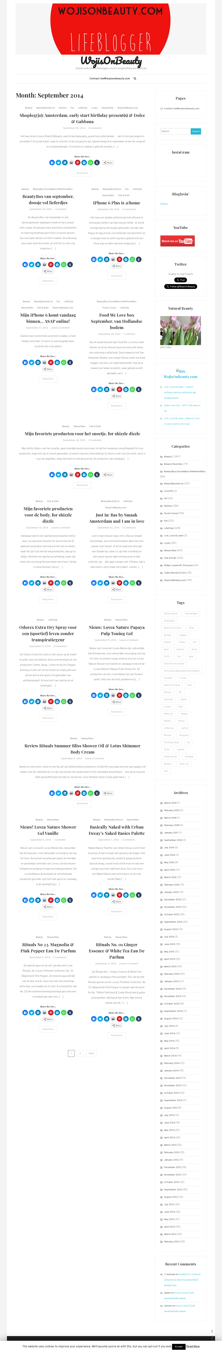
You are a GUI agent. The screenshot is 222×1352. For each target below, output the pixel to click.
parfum (185, 728)
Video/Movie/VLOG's (175, 572)
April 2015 (169, 959)
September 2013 (173, 1100)
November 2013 (172, 1085)
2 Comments (95, 440)
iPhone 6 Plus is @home (116, 202)
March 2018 (170, 817)
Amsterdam (191, 613)
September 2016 (173, 840)
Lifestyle (168, 699)
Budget (167, 635)
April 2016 (169, 870)
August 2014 (171, 1018)
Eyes (166, 649)
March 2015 (170, 966)
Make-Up (168, 714)
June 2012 (169, 1212)
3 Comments (95, 128)
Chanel (167, 642)
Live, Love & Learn (173, 535)
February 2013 (171, 1152)
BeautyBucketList (45, 108)
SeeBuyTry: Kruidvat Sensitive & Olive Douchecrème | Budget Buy (182, 1280)
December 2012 (172, 1167)
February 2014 (172, 1063)
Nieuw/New (107, 108)
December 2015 (172, 899)
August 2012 (171, 1197)
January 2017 (171, 832)
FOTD (166, 656)
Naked (167, 721)
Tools (166, 749)
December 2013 (172, 1078)
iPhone (167, 692)
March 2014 (170, 1055)
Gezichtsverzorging (174, 663)
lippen (184, 699)
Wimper (168, 764)
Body (191, 628)
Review (167, 735)
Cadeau (183, 635)
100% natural (170, 613)
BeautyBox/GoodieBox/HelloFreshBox (53, 189)
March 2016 (170, 877)
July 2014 (169, 1026)
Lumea (167, 706)
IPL (180, 692)
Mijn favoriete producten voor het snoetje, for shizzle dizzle (82, 433)
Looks (94, 108)
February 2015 (172, 974)
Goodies (168, 678)
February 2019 (171, 810)
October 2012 (171, 1182)
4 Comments (129, 209)
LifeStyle (82, 108)
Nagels (184, 714)
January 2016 (171, 892)
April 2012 (169, 1226)
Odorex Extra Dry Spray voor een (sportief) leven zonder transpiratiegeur (48, 633)
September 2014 (173, 1011)
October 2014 (171, 1003)
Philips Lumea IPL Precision (178, 565)
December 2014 (172, 989)
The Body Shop (171, 742)
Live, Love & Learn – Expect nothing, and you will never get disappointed (180, 393)
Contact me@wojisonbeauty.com (109, 78)
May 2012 (169, 1219)
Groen (183, 678)
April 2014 (169, 1048)
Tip (188, 742)
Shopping (184, 735)
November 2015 (172, 907)
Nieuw (181, 721)
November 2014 (172, 996)
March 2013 (170, 1145)
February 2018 (171, 825)
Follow (164, 204)
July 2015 (169, 936)
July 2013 (169, 1115)
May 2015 (169, 951)
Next (91, 1053)
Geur (191, 656)
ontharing (169, 728)
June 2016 (169, 855)
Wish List (184, 764)
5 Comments (129, 527)
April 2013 (169, 1137)
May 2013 (169, 1130)
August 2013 (171, 1107)
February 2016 (171, 884)
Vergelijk (189, 756)
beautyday (169, 621)
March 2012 (170, 1234)
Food (194, 649)
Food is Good (109, 308)
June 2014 (169, 1033)
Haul (189, 685)
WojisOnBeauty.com (127, 108)
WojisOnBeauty (111, 60)
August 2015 (171, 929)
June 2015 (169, 944)
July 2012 (169, 1204)
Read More (82, 173)
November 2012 (172, 1174)
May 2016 (169, 862)
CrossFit (168, 491)
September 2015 (173, 922)
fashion (180, 649)
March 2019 (170, 803)
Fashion (63, 108)
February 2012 (172, 1241)
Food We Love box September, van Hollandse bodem (116, 321)
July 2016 (169, 847)
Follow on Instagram (183, 171)
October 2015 (171, 914)
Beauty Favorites (173, 464)
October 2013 (171, 1093)
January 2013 (171, 1160)
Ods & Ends (124, 195)
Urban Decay (170, 756)
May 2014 (169, 1041)
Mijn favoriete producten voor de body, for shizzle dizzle (48, 515)
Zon (166, 771)
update (180, 749)
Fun (72, 108)
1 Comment (60, 209)
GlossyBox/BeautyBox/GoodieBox (182, 671)
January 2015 (171, 981)
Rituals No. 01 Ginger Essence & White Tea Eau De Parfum (116, 951)
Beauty (28, 108)
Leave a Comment (60, 327)
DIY (166, 498)
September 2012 (173, 1189)
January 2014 (171, 1070)
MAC (181, 706)
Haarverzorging (172, 685)
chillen (182, 642)
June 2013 (169, 1122)
